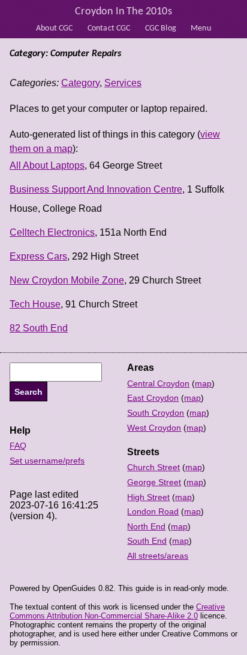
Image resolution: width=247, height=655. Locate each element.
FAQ (18, 445)
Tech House (35, 304)
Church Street (153, 467)
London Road (153, 511)
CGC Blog (160, 28)
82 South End (39, 328)
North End (146, 526)
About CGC (54, 28)
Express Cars (38, 256)
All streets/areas (157, 555)
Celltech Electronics (52, 232)
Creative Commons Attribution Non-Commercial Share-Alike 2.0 (117, 611)
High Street (148, 497)
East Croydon (153, 398)
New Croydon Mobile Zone (67, 280)
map (203, 383)
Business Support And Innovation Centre (96, 189)
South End (147, 541)
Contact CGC (109, 28)
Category (80, 83)
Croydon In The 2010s (123, 12)
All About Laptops (47, 165)
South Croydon (155, 413)
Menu (201, 28)
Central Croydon (158, 383)
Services (122, 83)
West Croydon (154, 427)
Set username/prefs (47, 460)
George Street (154, 482)
